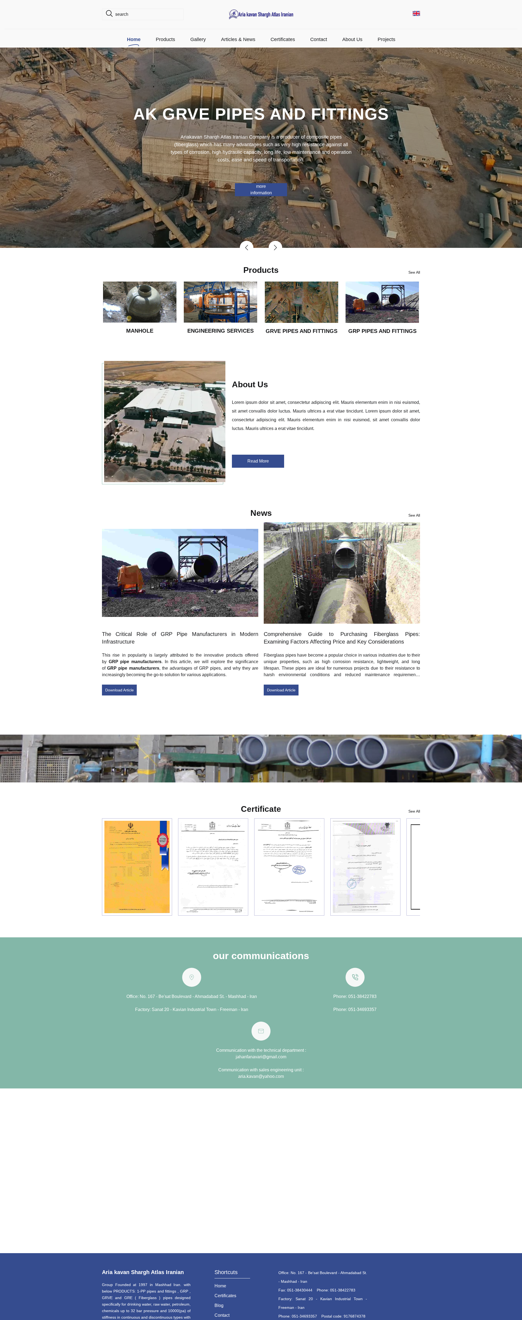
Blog (219, 1305)
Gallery (198, 39)
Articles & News (238, 39)
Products (165, 39)
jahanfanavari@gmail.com (261, 1056)
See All (414, 272)
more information (261, 189)
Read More (258, 461)
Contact (318, 39)
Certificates (283, 39)
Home (134, 39)
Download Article (119, 690)
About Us (352, 39)
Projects (386, 39)
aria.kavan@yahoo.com (261, 1076)
